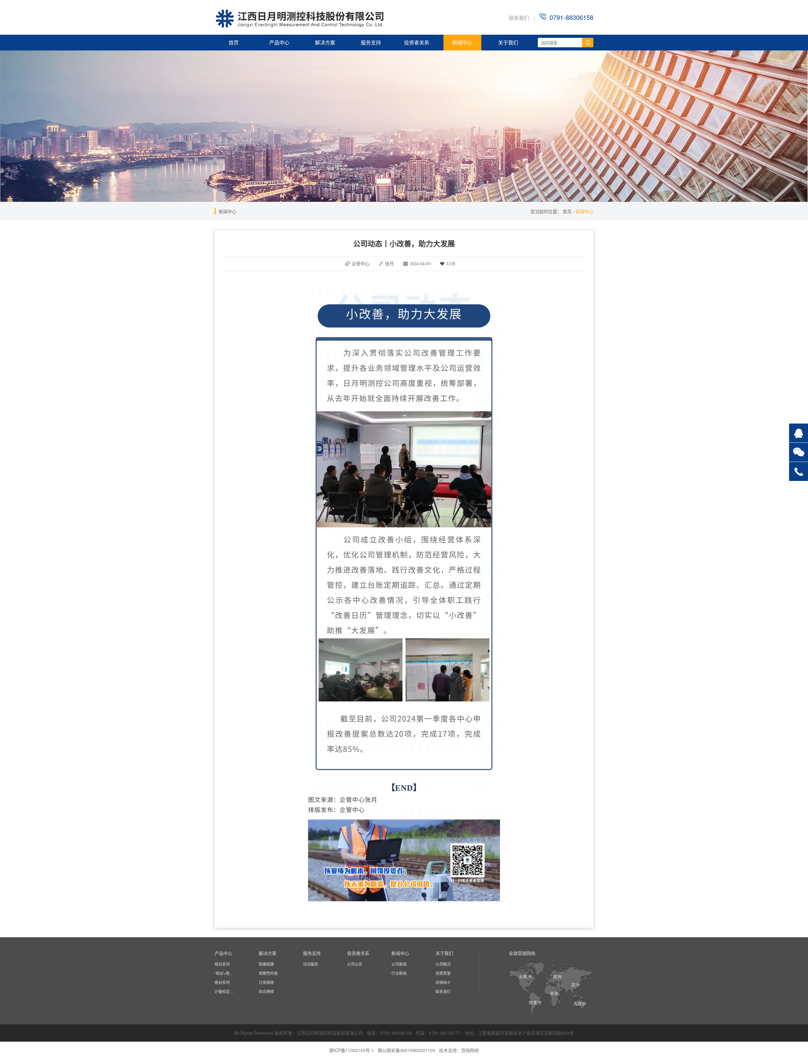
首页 (234, 42)
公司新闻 (399, 964)
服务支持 (371, 42)
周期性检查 (268, 973)
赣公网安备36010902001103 (406, 1050)
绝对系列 (222, 982)
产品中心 (279, 42)
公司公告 (354, 964)
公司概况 (443, 964)
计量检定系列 (226, 991)
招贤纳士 (443, 982)
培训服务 (310, 964)
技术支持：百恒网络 (459, 1050)
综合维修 (266, 991)
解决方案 (325, 42)
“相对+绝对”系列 (226, 973)
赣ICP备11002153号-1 (351, 1050)
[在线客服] (798, 433)
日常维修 (266, 982)
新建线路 (266, 964)
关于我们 (508, 42)
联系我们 (519, 17)
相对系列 (222, 964)
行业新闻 (399, 973)
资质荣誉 (443, 973)
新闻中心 (462, 42)
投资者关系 (416, 42)
